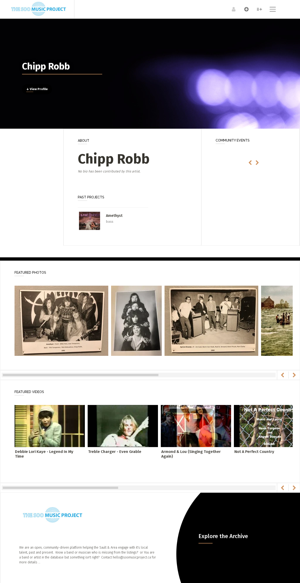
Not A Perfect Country (254, 451)
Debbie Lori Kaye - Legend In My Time (44, 454)
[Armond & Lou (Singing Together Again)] (196, 426)
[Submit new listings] (244, 9)
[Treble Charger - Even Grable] (123, 426)
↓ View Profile (37, 89)
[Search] (257, 9)
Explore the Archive (223, 536)
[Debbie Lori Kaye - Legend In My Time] (50, 426)
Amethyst (114, 215)
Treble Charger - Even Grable (114, 451)
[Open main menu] (270, 10)
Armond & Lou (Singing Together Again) (191, 454)
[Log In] (231, 9)
